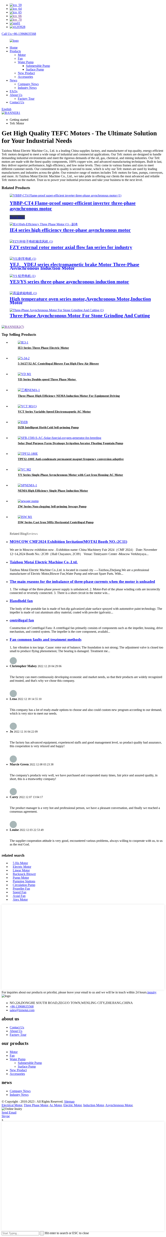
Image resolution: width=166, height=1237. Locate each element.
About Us (16, 95)
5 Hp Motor (20, 863)
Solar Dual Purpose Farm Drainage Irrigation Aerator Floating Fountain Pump (70, 443)
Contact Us (17, 102)
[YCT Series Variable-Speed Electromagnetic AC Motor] (27, 406)
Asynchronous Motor (118, 1105)
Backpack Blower (24, 874)
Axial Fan (19, 896)
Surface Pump (35, 69)
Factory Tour (26, 98)
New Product (26, 73)
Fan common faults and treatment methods (45, 639)
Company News (28, 84)
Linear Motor (21, 870)
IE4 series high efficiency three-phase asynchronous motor (70, 230)
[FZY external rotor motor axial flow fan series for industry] (31, 241)
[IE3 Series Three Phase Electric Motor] (23, 342)
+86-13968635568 (22, 1006)
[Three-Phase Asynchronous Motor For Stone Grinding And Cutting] (57, 310)
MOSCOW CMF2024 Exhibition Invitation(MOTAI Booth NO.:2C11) (68, 541)
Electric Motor (22, 866)
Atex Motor (20, 899)
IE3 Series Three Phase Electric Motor (43, 347)
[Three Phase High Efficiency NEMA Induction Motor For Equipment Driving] (29, 390)
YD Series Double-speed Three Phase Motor (47, 379)
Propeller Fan (21, 888)
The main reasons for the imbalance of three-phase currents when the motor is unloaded (82, 581)
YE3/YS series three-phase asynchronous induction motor (69, 281)
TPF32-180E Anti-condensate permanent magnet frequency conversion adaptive (71, 459)
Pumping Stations (24, 881)
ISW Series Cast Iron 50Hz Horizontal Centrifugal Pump (56, 522)
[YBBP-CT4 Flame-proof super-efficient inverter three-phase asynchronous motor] (65, 195)
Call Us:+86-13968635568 (19, 33)
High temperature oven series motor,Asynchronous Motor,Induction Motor (80, 300)
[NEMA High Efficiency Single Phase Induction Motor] (27, 485)
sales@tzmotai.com (22, 1010)
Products (15, 51)
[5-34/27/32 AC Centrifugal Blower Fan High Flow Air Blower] (24, 358)
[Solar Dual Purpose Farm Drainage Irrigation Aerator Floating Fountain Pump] (59, 438)
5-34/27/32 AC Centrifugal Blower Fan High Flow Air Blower (58, 363)
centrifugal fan (22, 620)
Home (14, 47)
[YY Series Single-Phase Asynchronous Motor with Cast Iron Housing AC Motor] (24, 469)
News (13, 80)
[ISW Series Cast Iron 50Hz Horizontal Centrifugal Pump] (25, 517)
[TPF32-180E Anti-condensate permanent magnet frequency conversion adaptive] (28, 453)
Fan (20, 58)
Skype (6, 1116)
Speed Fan (19, 892)
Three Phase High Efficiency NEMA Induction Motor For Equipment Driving (69, 395)
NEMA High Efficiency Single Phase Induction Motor (53, 490)
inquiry (151, 992)
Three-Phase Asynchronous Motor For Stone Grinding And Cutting (80, 315)
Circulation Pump (24, 885)
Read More (17, 217)
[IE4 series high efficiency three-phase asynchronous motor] (44, 224)
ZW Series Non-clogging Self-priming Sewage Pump (52, 506)
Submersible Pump (38, 65)
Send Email (9, 1112)
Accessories (25, 76)
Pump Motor (21, 877)
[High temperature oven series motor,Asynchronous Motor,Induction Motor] (23, 293)
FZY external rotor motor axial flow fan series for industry (71, 247)
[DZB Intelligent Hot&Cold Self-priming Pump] (23, 422)
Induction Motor (93, 1105)
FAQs (13, 91)
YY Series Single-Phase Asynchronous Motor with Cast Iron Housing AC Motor (70, 474)
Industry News (27, 87)
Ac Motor (55, 1105)
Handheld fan (21, 601)
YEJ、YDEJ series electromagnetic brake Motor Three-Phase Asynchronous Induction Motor (74, 266)
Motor (22, 55)
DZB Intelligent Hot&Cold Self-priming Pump (48, 427)
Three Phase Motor (36, 1105)
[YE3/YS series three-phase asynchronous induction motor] (22, 276)
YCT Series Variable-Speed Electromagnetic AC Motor (54, 411)
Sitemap (69, 1101)
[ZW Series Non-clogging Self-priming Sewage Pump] (28, 501)
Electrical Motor (12, 1105)
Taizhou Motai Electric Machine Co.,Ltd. (44, 562)
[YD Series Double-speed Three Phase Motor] (24, 374)
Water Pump (26, 62)
